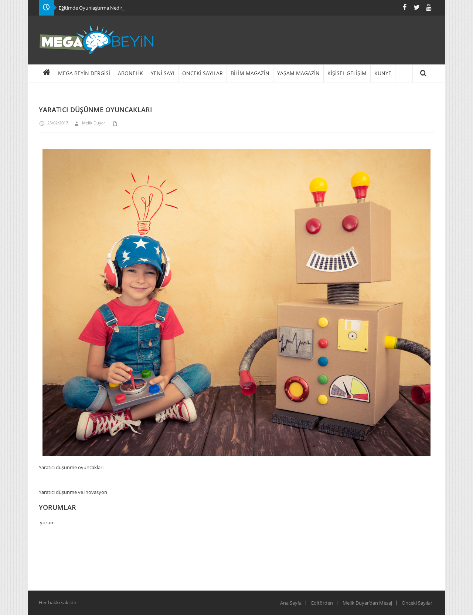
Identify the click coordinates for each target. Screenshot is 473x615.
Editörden (322, 602)
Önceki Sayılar (417, 602)
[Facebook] (405, 7)
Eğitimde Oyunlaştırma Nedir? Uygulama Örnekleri (114, 7)
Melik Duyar (93, 123)
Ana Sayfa (291, 602)
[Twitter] (416, 7)
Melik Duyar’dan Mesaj (367, 602)
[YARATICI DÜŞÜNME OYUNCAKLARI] (236, 306)
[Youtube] (428, 7)
